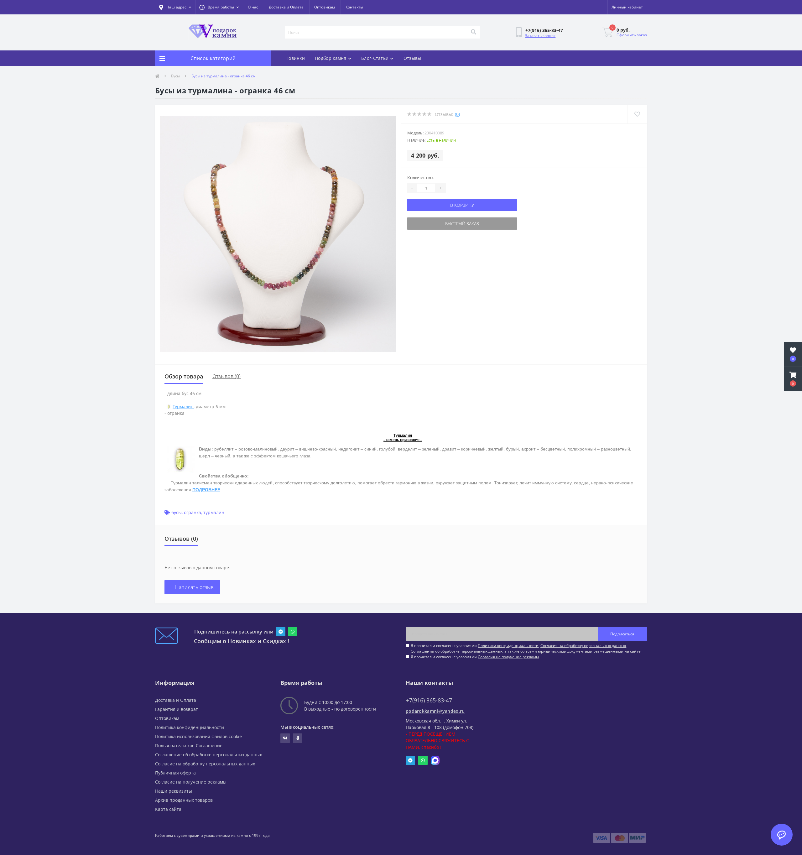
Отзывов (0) (226, 376)
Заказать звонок (540, 35)
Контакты (354, 7)
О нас (253, 7)
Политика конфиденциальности (189, 727)
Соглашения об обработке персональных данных (457, 651)
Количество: (420, 177)
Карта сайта (168, 809)
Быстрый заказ (462, 224)
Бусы (175, 76)
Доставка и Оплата (286, 7)
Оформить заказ (632, 35)
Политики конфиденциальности (508, 645)
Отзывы (412, 58)
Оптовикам (324, 7)
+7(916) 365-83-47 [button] (429, 700)
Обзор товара (183, 376)
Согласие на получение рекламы (191, 782)
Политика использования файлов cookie (198, 736)
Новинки (295, 58)
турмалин (213, 512)
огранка (192, 512)
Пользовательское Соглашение (188, 745)
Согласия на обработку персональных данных (583, 645)
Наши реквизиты (173, 791)
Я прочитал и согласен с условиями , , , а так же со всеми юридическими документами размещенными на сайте (526, 648)
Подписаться (622, 634)
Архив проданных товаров (184, 800)
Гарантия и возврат (176, 709)
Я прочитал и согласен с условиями (475, 656)
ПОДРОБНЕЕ (206, 489)
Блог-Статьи (374, 58)
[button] (219, 7)
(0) (457, 114)
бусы (176, 512)
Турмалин (183, 406)
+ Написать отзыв (192, 587)
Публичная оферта (175, 773)
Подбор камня (330, 58)
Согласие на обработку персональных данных (205, 764)
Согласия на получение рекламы (508, 656)
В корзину (462, 205)
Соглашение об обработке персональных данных (208, 755)
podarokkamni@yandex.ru (435, 711)
